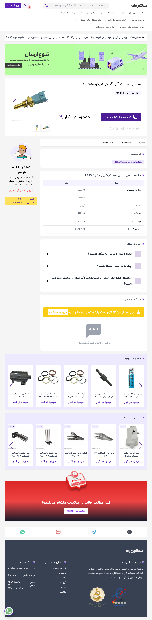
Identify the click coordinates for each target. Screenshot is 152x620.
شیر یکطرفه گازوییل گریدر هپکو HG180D (104, 395)
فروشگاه (62, 582)
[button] (15, 102)
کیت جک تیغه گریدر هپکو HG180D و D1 (48, 395)
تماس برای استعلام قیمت (118, 117)
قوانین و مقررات (59, 568)
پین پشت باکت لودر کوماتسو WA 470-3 (20, 454)
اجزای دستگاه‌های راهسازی (90, 20)
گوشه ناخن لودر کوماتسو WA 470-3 (76, 454)
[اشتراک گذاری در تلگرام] (122, 128)
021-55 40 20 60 (14, 584)
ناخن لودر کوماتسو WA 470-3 (104, 454)
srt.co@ (12, 575)
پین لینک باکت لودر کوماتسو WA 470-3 (48, 454)
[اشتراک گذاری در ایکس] (117, 128)
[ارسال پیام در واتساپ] (22, 532)
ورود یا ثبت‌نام (58, 312)
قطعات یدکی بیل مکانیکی (133, 13)
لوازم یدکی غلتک (87, 13)
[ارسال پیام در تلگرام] (94, 532)
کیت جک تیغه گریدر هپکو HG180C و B (76, 395)
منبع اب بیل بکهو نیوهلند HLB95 (132, 454)
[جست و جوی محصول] (46, 5)
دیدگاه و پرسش (110, 142)
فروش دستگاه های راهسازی (132, 27)
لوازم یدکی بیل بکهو (117, 20)
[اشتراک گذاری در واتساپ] (112, 128)
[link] (76, 59)
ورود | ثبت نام (13, 5)
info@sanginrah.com (18, 568)
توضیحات (140, 142)
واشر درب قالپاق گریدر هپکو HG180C (132, 395)
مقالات (63, 592)
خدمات (63, 587)
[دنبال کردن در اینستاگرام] (129, 532)
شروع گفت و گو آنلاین (21, 190)
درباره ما (62, 573)
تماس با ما (61, 577)
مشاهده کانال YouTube (76, 511)
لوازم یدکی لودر (138, 20)
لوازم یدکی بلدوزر (108, 13)
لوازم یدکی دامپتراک (105, 27)
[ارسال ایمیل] (58, 532)
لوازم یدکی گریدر (67, 13)
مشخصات (126, 142)
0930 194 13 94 (15, 588)
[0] (25, 5)
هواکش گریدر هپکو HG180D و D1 (20, 395)
